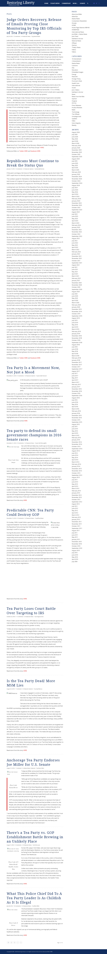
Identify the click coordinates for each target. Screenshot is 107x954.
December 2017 (77, 362)
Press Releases (76, 105)
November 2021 (77, 258)
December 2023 (77, 203)
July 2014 (74, 453)
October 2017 (76, 367)
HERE (42, 147)
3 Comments (17, 36)
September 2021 (77, 263)
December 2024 (77, 176)
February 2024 (76, 199)
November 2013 (77, 471)
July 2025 (74, 161)
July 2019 (74, 320)
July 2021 (74, 267)
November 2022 (77, 232)
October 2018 (76, 340)
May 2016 (75, 404)
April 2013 (75, 486)
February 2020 (76, 305)
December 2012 (77, 495)
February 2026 (76, 145)
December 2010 (77, 542)
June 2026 (75, 137)
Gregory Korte (39, 616)
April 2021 (75, 274)
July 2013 (74, 480)
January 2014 (76, 466)
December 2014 (77, 442)
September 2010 (77, 548)
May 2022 (75, 245)
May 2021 (75, 272)
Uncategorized (76, 116)
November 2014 (77, 444)
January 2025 (76, 174)
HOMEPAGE (75, 30)
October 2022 (76, 234)
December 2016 (77, 389)
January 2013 (76, 493)
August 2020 (76, 292)
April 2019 (75, 327)
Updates (74, 119)
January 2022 (76, 254)
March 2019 (75, 329)
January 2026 (76, 148)
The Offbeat (75, 114)
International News (78, 32)
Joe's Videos (75, 90)
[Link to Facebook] (99, 3)
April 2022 (75, 247)
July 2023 (74, 214)
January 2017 (76, 387)
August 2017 (76, 371)
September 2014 (77, 449)
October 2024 (76, 181)
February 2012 (76, 517)
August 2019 (76, 318)
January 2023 (76, 227)
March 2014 (75, 462)
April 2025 (75, 168)
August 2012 (76, 504)
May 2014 (75, 457)
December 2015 (77, 415)
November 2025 (77, 152)
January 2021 (76, 280)
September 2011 (77, 528)
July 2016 (74, 400)
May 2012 (75, 511)
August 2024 (76, 185)
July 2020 (74, 294)
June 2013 (75, 482)
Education (75, 70)
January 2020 (76, 307)
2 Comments (18, 845)
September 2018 (77, 342)
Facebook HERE (35, 151)
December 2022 (77, 230)
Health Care (75, 83)
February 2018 (76, 358)
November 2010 (77, 544)
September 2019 (77, 316)
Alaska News (27, 768)
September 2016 (77, 395)
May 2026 (75, 139)
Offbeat (74, 43)
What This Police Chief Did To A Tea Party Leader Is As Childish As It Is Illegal (34, 898)
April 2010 (75, 559)
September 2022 (77, 236)
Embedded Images (77, 72)
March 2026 (75, 143)
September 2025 (77, 157)
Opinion (32, 169)
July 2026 (74, 134)
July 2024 (74, 188)
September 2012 (77, 502)
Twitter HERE (23, 151)
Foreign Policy (76, 79)
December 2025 (77, 150)
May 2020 (75, 298)
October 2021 (76, 261)
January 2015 (76, 440)
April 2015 (75, 433)
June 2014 (75, 455)
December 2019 (77, 309)
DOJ (73, 68)
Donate (74, 23)
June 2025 (75, 163)
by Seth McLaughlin (42, 443)
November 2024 (77, 179)
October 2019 (76, 314)
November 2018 (77, 338)
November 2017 (77, 365)
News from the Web (78, 96)
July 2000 (74, 561)
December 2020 (77, 283)
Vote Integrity (76, 123)
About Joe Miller (77, 14)
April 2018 (75, 354)
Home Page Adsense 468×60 (81, 27)
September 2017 (77, 369)
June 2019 (75, 323)
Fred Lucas (37, 845)
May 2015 (75, 431)
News (29, 36)
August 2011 (76, 530)
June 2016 (75, 402)
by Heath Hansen (42, 376)
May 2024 (75, 192)
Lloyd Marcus (39, 689)
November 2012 (77, 497)
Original (74, 101)
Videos (74, 50)
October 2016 (76, 393)
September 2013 (77, 475)
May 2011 (75, 537)
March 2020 (75, 303)
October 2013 (76, 473)
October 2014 (76, 446)
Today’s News (76, 47)
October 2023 (76, 207)
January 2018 (76, 360)
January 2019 (76, 334)
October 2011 (76, 526)
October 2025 (76, 154)
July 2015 (74, 426)
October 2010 (76, 546)
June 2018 (75, 349)
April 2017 (75, 380)
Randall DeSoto (40, 169)
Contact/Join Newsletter (79, 21)
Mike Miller (36, 906)
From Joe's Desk (77, 81)
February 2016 (76, 411)
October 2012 (76, 499)
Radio (73, 110)
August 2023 (76, 212)
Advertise (75, 16)
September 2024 (77, 183)
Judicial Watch (36, 36)
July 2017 (74, 373)
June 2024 (75, 190)
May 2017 (75, 378)
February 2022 (76, 252)
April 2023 (75, 221)
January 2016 (76, 413)
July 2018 (74, 347)
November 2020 (77, 285)
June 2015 (75, 429)
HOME (74, 25)
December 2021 (77, 256)
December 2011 (77, 522)
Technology (75, 112)
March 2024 (75, 196)
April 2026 (75, 141)
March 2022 (75, 250)
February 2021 (76, 278)
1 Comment (18, 689)
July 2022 (74, 241)
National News (76, 41)
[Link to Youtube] (94, 3)
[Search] (87, 3)
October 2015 (76, 420)
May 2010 (75, 557)
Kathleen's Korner (77, 92)
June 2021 (75, 269)
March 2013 (75, 488)
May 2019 (75, 325)
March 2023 (75, 223)
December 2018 (77, 336)
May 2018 (75, 351)
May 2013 (75, 484)
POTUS (74, 103)
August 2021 (76, 265)
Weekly (74, 125)
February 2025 (76, 172)
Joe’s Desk (75, 36)
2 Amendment (76, 61)
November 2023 (77, 205)
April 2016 (75, 407)
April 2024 (75, 194)
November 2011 (77, 524)
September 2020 (77, 289)
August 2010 (76, 550)
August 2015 (76, 424)
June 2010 (75, 555)
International (76, 85)
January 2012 (76, 519)
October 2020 (76, 287)
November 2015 (77, 418)
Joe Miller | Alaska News (79, 34)
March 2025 (75, 170)
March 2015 (75, 435)
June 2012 (75, 508)
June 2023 (75, 216)
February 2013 (76, 491)
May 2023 (75, 219)
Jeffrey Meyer (40, 518)
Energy (74, 74)
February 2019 (76, 331)
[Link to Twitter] (96, 3)
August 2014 (76, 451)
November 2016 (77, 391)
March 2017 (75, 382)
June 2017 (75, 376)
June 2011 (75, 535)
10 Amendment (76, 59)
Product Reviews (77, 108)
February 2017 (76, 384)
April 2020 (75, 300)
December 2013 (77, 469)
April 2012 (75, 513)
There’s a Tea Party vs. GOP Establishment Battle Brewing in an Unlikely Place (35, 837)
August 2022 (76, 238)
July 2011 (74, 533)
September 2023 (77, 210)
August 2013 (76, 477)
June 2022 (75, 243)
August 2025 (76, 159)
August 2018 (76, 345)
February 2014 (76, 464)
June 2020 (75, 296)
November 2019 (77, 311)
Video (73, 121)
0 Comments (20, 443)
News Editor (41, 768)
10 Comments (17, 906)
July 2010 (74, 553)
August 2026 (76, 132)
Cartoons (75, 65)
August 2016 (76, 398)
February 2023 (76, 225)
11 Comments (19, 616)
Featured (25, 36)
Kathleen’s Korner (77, 39)
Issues (74, 88)
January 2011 (76, 539)
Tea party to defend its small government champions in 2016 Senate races (34, 435)
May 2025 (75, 165)
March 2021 (75, 276)
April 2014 (75, 460)
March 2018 (75, 356)
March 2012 (75, 515)
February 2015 (76, 438)
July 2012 (74, 506)
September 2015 (77, 422)
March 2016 (75, 409)
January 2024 (76, 201)
